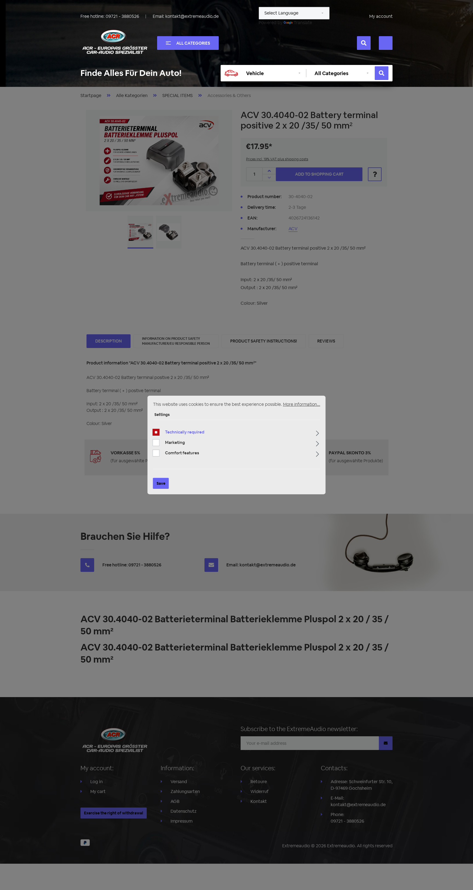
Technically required (184, 432)
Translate (303, 22)
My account (381, 16)
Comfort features (182, 452)
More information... (301, 404)
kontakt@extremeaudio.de (192, 16)
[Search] (364, 43)
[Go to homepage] (114, 42)
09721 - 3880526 (122, 16)
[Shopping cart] (386, 43)
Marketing (175, 442)
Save (161, 483)
